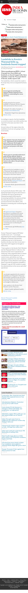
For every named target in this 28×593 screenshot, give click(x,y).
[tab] (4, 332)
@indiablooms (20, 67)
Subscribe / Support (19, 582)
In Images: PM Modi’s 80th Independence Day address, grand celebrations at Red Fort (17, 354)
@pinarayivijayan (17, 181)
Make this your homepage (13, 2)
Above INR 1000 (9, 341)
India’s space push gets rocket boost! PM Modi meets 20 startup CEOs (13, 431)
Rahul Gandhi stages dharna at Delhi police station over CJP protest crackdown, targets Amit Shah (14, 437)
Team (8, 580)
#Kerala (3, 298)
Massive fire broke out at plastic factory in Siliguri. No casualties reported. (17, 380)
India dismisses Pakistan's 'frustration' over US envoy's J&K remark (13, 402)
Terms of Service (7, 581)
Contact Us (14, 581)
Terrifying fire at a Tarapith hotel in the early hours (17, 385)
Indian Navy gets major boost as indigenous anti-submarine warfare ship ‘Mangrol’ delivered (13, 420)
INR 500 (7, 338)
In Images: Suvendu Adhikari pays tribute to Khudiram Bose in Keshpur (17, 366)
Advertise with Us (15, 580)
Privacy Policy (23, 580)
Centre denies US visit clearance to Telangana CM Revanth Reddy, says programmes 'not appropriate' (12, 408)
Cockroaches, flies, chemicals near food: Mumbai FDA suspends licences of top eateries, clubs (13, 397)
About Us (4, 580)
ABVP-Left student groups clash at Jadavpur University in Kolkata (17, 374)
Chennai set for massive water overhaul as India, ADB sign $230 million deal (13, 426)
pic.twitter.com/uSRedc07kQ (11, 110)
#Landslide (14, 298)
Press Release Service (9, 582)
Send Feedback (21, 581)
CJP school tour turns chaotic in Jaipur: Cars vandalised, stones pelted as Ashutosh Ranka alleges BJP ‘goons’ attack (14, 444)
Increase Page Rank (14, 587)
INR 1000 (15, 338)
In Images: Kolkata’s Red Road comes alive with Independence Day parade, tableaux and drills (16, 360)
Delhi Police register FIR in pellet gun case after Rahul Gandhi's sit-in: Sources (14, 414)
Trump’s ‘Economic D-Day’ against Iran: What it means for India (13, 450)
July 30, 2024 (7, 115)
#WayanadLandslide (6, 299)
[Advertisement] (14, 516)
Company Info (17, 586)
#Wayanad (8, 298)
